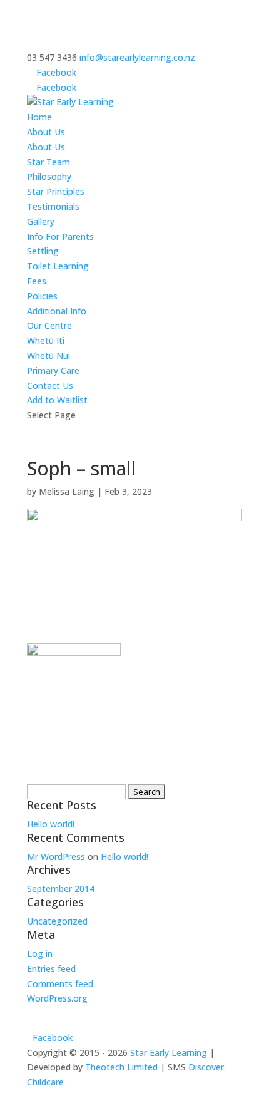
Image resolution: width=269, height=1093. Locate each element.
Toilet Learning (58, 266)
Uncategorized (57, 921)
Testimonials (53, 206)
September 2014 (60, 888)
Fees (36, 281)
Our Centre (49, 325)
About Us (46, 132)
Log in (40, 954)
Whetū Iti (45, 340)
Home (39, 117)
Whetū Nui (48, 355)
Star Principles (55, 191)
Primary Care (53, 370)
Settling (43, 251)
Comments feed (60, 984)
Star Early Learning (168, 1053)
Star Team (48, 162)
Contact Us (50, 385)
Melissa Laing (66, 491)
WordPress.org (57, 998)
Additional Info (56, 311)
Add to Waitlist (57, 400)
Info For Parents (60, 236)
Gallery (40, 221)
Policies (42, 296)
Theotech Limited (121, 1067)
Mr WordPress (56, 856)
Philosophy (49, 176)
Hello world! (50, 824)
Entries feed (51, 969)
